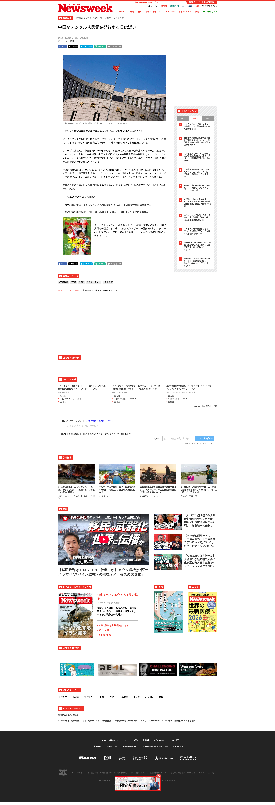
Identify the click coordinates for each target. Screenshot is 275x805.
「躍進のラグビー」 (126, 225)
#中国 (89, 18)
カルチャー (170, 12)
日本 (140, 12)
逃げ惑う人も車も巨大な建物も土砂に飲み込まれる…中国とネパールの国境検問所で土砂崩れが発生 (197, 157)
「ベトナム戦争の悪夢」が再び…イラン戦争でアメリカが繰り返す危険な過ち (197, 231)
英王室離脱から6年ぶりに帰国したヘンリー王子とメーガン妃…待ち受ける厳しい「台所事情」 (197, 171)
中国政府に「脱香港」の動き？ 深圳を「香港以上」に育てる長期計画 (112, 212)
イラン (112, 697)
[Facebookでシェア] (62, 46)
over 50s (149, 697)
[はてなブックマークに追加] (86, 46)
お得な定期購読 (208, 2)
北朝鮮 (75, 697)
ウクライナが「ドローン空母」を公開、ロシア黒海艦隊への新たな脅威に (197, 126)
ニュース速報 (187, 6)
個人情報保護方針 (130, 746)
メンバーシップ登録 (131, 740)
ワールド (122, 12)
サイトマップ (178, 746)
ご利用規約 (96, 746)
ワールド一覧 (73, 290)
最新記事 (164, 6)
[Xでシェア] (73, 46)
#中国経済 (80, 18)
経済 (132, 12)
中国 (102, 697)
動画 (197, 6)
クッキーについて (112, 746)
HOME (61, 290)
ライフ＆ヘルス (185, 12)
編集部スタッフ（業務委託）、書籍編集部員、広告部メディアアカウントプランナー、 (124, 721)
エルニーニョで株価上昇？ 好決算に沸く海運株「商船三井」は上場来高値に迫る (197, 217)
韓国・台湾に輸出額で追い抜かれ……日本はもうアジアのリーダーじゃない (197, 187)
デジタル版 (103, 630)
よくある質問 (173, 740)
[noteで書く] (100, 46)
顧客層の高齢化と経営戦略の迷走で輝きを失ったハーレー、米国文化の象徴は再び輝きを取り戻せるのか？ (197, 141)
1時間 (182, 118)
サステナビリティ (210, 12)
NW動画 (124, 697)
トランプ (63, 697)
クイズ (137, 697)
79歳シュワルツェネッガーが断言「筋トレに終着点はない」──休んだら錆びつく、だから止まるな (197, 262)
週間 (207, 118)
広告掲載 (146, 740)
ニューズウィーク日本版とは (107, 740)
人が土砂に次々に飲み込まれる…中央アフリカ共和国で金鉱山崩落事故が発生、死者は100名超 (197, 202)
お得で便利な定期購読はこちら (113, 625)
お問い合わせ (159, 740)
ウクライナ (89, 697)
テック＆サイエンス (154, 12)
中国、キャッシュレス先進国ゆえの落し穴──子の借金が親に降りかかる (113, 205)
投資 (161, 697)
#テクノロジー (106, 18)
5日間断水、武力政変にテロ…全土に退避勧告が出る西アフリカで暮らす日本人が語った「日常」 (197, 246)
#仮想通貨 (119, 18)
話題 (197, 12)
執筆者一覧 (174, 6)
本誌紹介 (192, 2)
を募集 (192, 721)
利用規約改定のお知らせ (68, 715)
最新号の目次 (104, 635)
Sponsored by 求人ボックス (205, 406)
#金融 (95, 18)
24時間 (195, 118)
